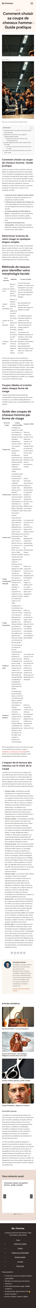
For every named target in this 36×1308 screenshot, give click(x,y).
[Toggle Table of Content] (30, 128)
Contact (20, 1248)
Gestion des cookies (20, 1244)
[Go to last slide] (4, 1196)
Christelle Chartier (22, 122)
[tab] (14, 1214)
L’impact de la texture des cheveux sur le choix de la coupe (17, 151)
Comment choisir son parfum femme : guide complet (16, 1184)
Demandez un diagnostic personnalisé (14, 752)
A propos (20, 1262)
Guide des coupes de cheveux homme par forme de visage (19, 147)
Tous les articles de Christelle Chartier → (21, 990)
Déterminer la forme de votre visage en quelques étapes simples (15, 136)
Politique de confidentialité (20, 1253)
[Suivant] (31, 1196)
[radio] (11, 953)
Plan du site (20, 1266)
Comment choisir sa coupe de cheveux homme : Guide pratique (18, 131)
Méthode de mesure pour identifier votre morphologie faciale (17, 139)
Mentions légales (20, 1257)
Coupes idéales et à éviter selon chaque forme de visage (17, 144)
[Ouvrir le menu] (32, 3)
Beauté (18, 10)
